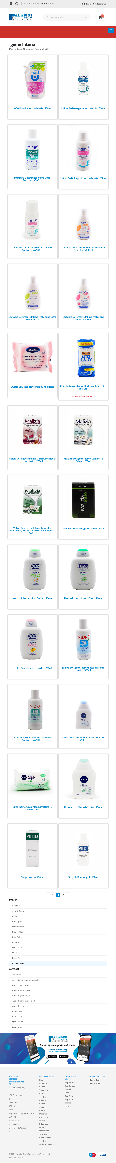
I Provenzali (17, 947)
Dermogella (17, 921)
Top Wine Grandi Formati (69, 1102)
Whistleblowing (46, 1144)
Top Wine (69, 1096)
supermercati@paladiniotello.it (22, 1113)
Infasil (14, 953)
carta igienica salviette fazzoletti (25, 980)
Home (42, 1080)
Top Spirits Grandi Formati (70, 1089)
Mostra (16, 963)
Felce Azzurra (18, 926)
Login (88, 4)
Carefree (16, 906)
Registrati (101, 4)
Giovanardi (16, 942)
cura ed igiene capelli (21, 990)
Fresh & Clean (18, 932)
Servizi (42, 1087)
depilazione (17, 1016)
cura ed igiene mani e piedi (23, 1001)
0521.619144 (14, 1106)
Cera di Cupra (18, 911)
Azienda (43, 1083)
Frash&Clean (17, 937)
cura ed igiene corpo (21, 995)
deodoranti (17, 1011)
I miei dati (94, 1080)
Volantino (43, 1090)
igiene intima (17, 1022)
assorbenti (17, 975)
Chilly (14, 916)
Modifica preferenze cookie (44, 1117)
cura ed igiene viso (20, 1006)
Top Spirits (70, 1082)
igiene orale (17, 1027)
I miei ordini (95, 1083)
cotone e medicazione (21, 985)
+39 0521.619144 (46, 3)
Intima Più (16, 958)
